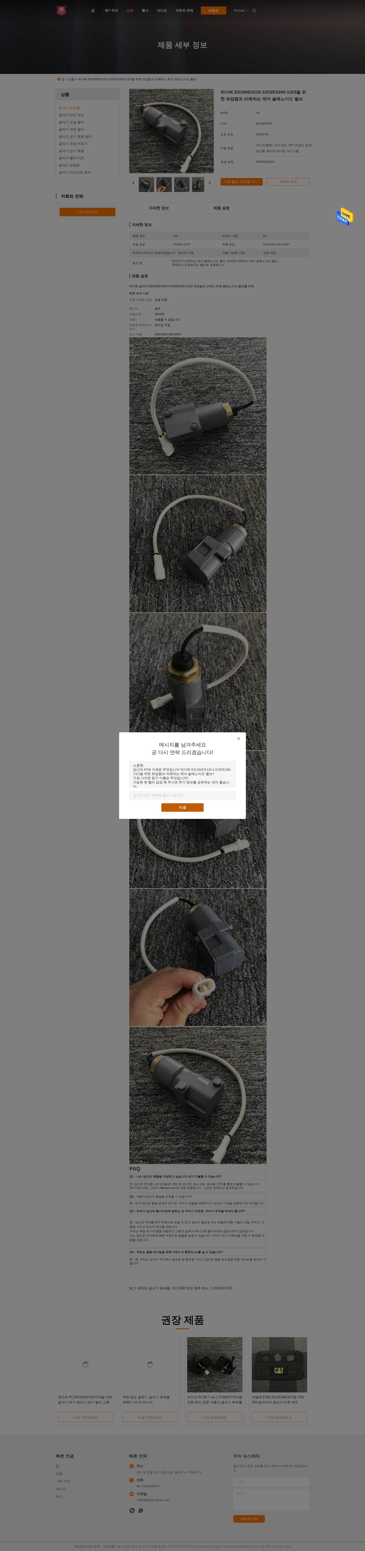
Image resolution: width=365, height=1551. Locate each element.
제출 (182, 807)
